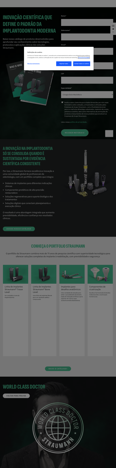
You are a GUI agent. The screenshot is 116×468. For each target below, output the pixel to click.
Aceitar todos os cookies (81, 64)
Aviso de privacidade (83, 58)
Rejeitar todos (64, 64)
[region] (59, 58)
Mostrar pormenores (33, 64)
